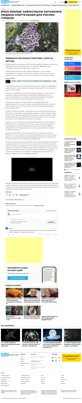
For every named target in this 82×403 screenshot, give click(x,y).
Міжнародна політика (5, 377)
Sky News (43, 66)
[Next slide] (80, 5)
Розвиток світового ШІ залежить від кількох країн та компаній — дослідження (70, 150)
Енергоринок (4, 381)
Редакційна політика (24, 363)
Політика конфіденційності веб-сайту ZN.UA (71, 398)
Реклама (22, 361)
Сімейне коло (64, 379)
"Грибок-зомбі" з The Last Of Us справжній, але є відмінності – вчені (33, 81)
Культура (43, 383)
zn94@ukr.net (34, 365)
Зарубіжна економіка (25, 377)
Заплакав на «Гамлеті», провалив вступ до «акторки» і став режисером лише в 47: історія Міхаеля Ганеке (70, 194)
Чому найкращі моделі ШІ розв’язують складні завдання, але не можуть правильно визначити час (70, 158)
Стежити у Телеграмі (18, 278)
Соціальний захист (25, 375)
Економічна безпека (25, 381)
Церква (42, 381)
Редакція (22, 359)
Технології (43, 377)
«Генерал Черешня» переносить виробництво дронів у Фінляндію (69, 143)
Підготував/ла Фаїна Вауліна (14, 199)
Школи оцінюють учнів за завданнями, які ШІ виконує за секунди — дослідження (70, 165)
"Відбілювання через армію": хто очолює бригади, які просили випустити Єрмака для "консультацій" (70, 178)
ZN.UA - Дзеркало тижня (72, 94)
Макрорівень (3, 379)
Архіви (21, 357)
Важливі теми (5, 5)
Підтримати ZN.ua (73, 2)
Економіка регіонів (5, 385)
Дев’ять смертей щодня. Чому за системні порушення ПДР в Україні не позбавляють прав (70, 185)
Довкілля (43, 379)
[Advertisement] (24, 250)
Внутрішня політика (5, 375)
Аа (65, 2)
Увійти (62, 2)
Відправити (51, 222)
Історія (62, 377)
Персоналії (23, 383)
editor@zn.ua (33, 368)
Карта (21, 365)
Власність (63, 383)
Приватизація (4, 383)
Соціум (62, 375)
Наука (42, 375)
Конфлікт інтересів (25, 379)
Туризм (62, 381)
